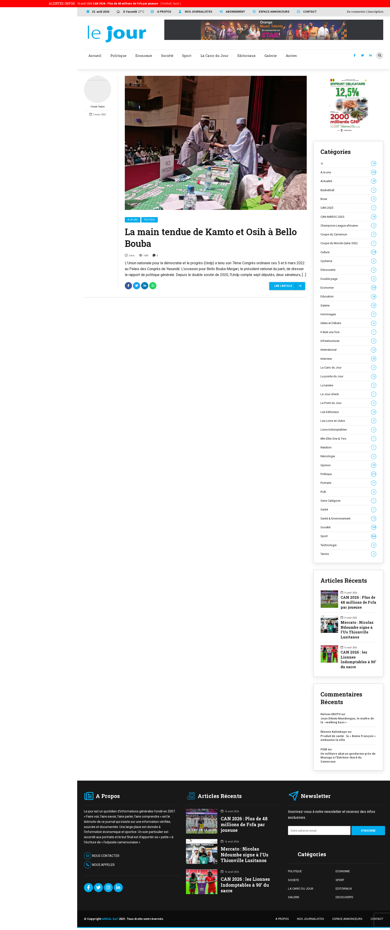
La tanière (347, 385)
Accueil (94, 55)
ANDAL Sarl (110, 919)
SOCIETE (293, 880)
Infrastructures (347, 341)
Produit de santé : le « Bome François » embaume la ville (348, 738)
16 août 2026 (129, 3)
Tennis (347, 554)
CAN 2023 (347, 207)
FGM (323, 749)
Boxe (347, 199)
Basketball (347, 190)
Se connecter (356, 11)
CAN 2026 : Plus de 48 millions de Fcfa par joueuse (358, 602)
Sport (348, 536)
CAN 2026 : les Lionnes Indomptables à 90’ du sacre (358, 659)
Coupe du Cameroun (347, 234)
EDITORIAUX (344, 888)
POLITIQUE (295, 871)
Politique (149, 219)
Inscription (375, 11)
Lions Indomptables (347, 429)
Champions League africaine (347, 225)
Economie (348, 287)
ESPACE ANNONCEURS (347, 919)
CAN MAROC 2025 (347, 216)
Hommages (347, 314)
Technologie (347, 545)
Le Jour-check (347, 394)
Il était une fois (347, 332)
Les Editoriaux (347, 412)
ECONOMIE (343, 871)
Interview (347, 358)
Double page (347, 279)
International (347, 349)
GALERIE (293, 897)
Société (348, 527)
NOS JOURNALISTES (310, 919)
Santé (347, 509)
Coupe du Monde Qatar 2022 (347, 243)
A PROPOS (282, 919)
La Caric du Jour (347, 367)
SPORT (340, 880)
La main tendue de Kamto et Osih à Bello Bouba (211, 237)
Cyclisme (347, 261)
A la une (133, 219)
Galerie (347, 305)
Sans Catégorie (347, 500)
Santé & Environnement (347, 518)
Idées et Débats (347, 323)
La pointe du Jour (347, 376)
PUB (347, 492)
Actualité (347, 181)
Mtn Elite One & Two (347, 438)
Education (347, 296)
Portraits (347, 483)
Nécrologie (347, 456)
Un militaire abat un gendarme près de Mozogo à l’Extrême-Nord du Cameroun (348, 757)
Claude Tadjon (98, 106)
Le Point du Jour (347, 403)
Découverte (347, 269)
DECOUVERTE (344, 897)
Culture (348, 252)
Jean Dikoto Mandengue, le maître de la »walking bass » (347, 720)
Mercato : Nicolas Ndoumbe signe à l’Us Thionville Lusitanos (357, 629)
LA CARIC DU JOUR (300, 888)
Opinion (347, 465)
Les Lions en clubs (347, 420)
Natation (347, 447)
